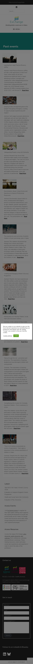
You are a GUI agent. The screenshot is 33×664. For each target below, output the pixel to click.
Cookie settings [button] (7, 336)
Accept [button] (16, 335)
